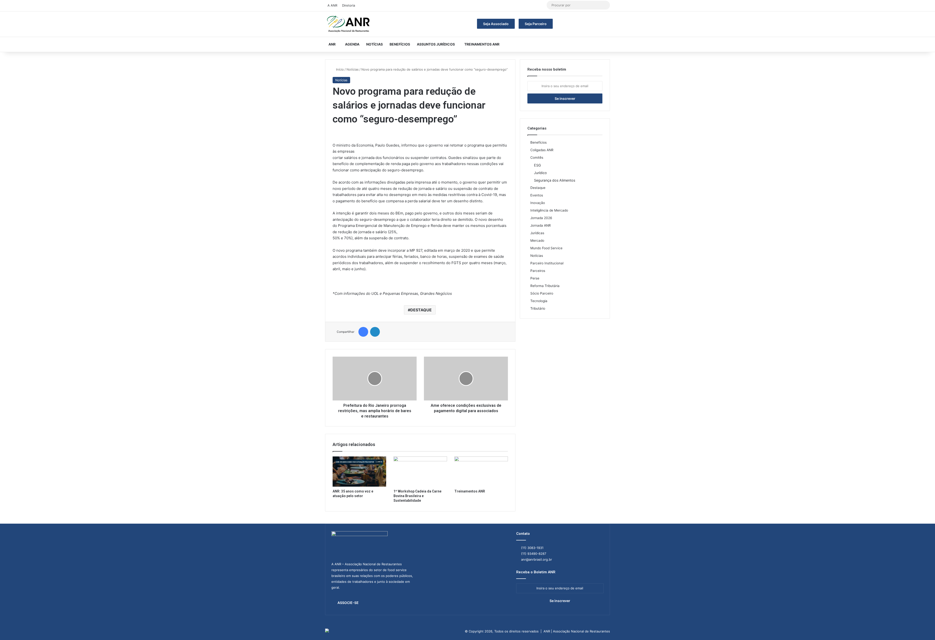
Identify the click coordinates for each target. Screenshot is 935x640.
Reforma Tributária (545, 286)
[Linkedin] (375, 332)
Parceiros (537, 271)
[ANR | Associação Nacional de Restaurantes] (348, 24)
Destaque (537, 188)
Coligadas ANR (541, 150)
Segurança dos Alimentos (554, 180)
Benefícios (400, 44)
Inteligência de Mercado (549, 210)
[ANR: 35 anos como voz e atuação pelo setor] (359, 471)
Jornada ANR (540, 225)
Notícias (374, 44)
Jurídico (540, 173)
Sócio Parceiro (541, 293)
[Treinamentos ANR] (481, 471)
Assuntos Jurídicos (436, 44)
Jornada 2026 (541, 218)
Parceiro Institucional (546, 263)
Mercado (537, 240)
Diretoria (348, 5)
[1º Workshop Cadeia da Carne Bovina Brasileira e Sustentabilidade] (420, 471)
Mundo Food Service (546, 248)
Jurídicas (537, 233)
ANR (332, 44)
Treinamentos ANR (481, 44)
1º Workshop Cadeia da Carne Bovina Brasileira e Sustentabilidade (417, 495)
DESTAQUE (421, 309)
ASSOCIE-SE (348, 603)
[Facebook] (363, 332)
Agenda (352, 44)
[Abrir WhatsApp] (923, 627)
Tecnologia (538, 301)
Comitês (536, 157)
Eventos (536, 195)
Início (339, 69)
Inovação (537, 203)
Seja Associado (496, 24)
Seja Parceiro (536, 24)
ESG (537, 165)
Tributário (537, 308)
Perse (534, 278)
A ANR (332, 5)
